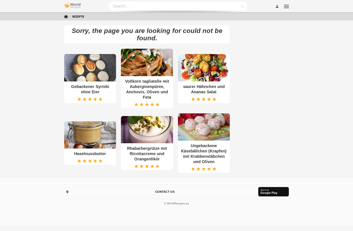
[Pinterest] (67, 191)
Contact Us (164, 191)
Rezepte (78, 16)
